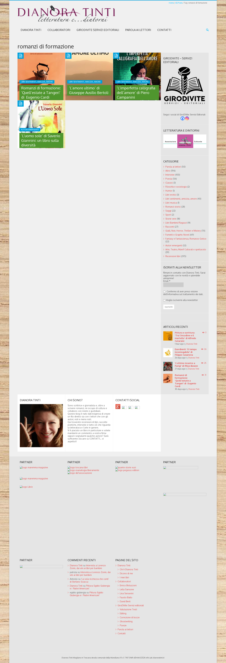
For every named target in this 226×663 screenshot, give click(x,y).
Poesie (123, 625)
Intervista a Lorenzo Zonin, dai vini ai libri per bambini (88, 566)
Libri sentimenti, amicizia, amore (181, 198)
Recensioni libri (172, 256)
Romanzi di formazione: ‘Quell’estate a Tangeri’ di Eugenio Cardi (41, 93)
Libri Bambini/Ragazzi (176, 222)
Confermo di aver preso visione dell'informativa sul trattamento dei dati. (183, 293)
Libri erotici (170, 194)
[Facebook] (182, 118)
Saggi (168, 210)
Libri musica (171, 202)
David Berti (125, 601)
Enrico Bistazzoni (128, 585)
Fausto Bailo (126, 597)
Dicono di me (126, 573)
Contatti (164, 30)
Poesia (168, 178)
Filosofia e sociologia (176, 186)
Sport (168, 214)
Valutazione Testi (128, 609)
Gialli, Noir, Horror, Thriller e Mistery (183, 230)
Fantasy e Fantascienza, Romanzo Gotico (185, 238)
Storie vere (170, 218)
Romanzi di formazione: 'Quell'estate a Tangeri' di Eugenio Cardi (185, 380)
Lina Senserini (126, 593)
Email (166, 281)
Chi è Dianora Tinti (129, 569)
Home (171, 3)
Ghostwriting (126, 621)
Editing (123, 613)
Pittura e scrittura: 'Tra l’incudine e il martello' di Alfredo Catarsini (185, 336)
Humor (168, 190)
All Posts (178, 3)
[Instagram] (187, 118)
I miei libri (124, 577)
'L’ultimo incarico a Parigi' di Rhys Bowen (186, 364)
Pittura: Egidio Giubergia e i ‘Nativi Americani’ (86, 594)
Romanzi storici (173, 206)
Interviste (169, 174)
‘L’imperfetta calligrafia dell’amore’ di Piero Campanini (136, 93)
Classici (169, 182)
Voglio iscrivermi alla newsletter (182, 300)
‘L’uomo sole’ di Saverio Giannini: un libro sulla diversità (40, 140)
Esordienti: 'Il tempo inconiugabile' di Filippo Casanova (186, 352)
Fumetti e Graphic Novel (177, 234)
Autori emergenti (173, 245)
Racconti (169, 226)
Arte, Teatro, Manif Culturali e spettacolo (185, 249)
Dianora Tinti (31, 30)
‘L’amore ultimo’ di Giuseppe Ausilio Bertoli (88, 90)
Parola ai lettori (138, 30)
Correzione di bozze (130, 617)
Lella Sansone (127, 589)
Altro (167, 170)
